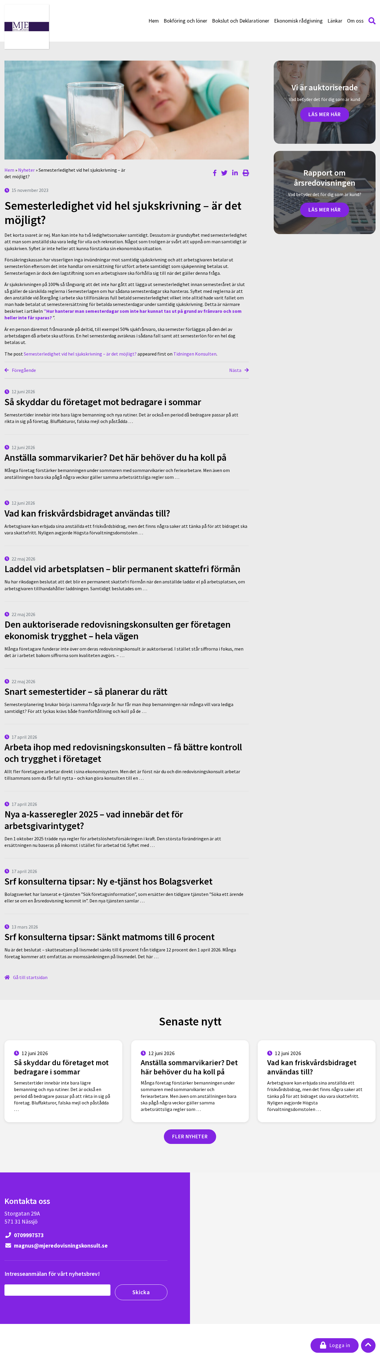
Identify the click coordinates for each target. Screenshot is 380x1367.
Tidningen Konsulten (194, 354)
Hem (153, 21)
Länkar (334, 21)
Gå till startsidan (30, 977)
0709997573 (28, 1235)
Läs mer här (324, 114)
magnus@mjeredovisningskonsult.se (60, 1245)
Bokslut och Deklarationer (240, 21)
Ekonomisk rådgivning (298, 21)
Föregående (23, 370)
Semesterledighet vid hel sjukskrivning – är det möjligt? (80, 354)
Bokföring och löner (185, 21)
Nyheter (26, 170)
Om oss (355, 21)
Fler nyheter (190, 1136)
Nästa (235, 370)
